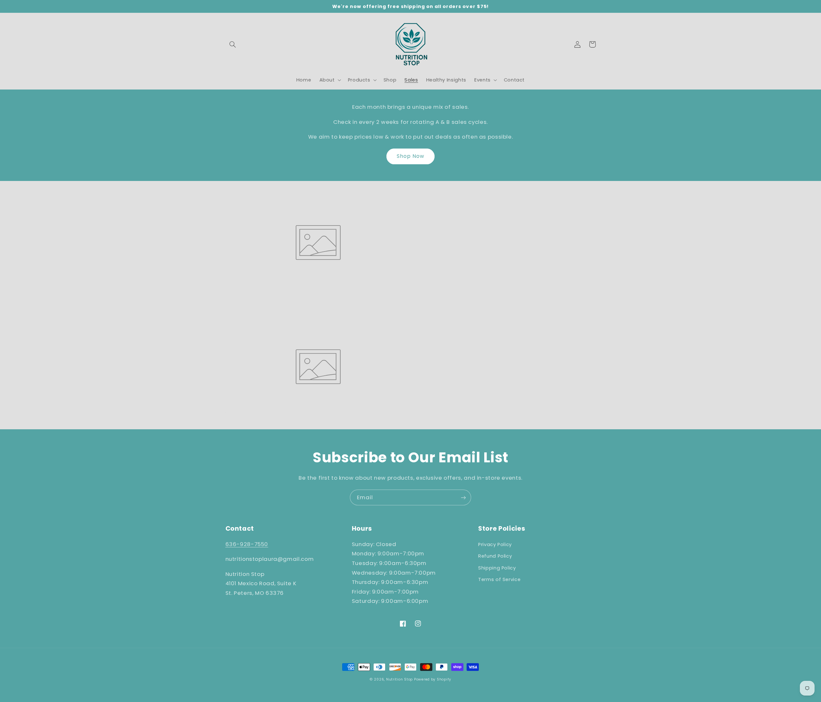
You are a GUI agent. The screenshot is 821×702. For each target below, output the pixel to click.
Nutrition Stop (399, 679)
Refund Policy (495, 556)
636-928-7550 (246, 544)
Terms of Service (499, 579)
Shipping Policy (497, 568)
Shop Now (410, 156)
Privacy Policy (495, 544)
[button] (232, 44)
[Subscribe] (463, 497)
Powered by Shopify (432, 679)
